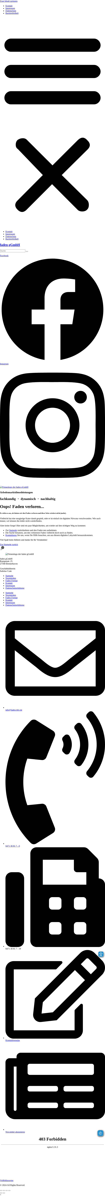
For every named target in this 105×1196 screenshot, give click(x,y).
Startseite (13, 530)
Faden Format (11, 581)
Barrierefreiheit (11, 13)
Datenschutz (10, 11)
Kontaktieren (11, 535)
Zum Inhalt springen (9, 1)
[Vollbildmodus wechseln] (4, 1190)
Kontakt (8, 6)
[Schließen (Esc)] (9, 1190)
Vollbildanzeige (6, 1180)
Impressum (10, 8)
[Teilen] (6, 1190)
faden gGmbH (10, 245)
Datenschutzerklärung (14, 588)
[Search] (27, 251)
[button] (52, 122)
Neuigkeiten (10, 578)
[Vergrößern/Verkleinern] (1, 1190)
